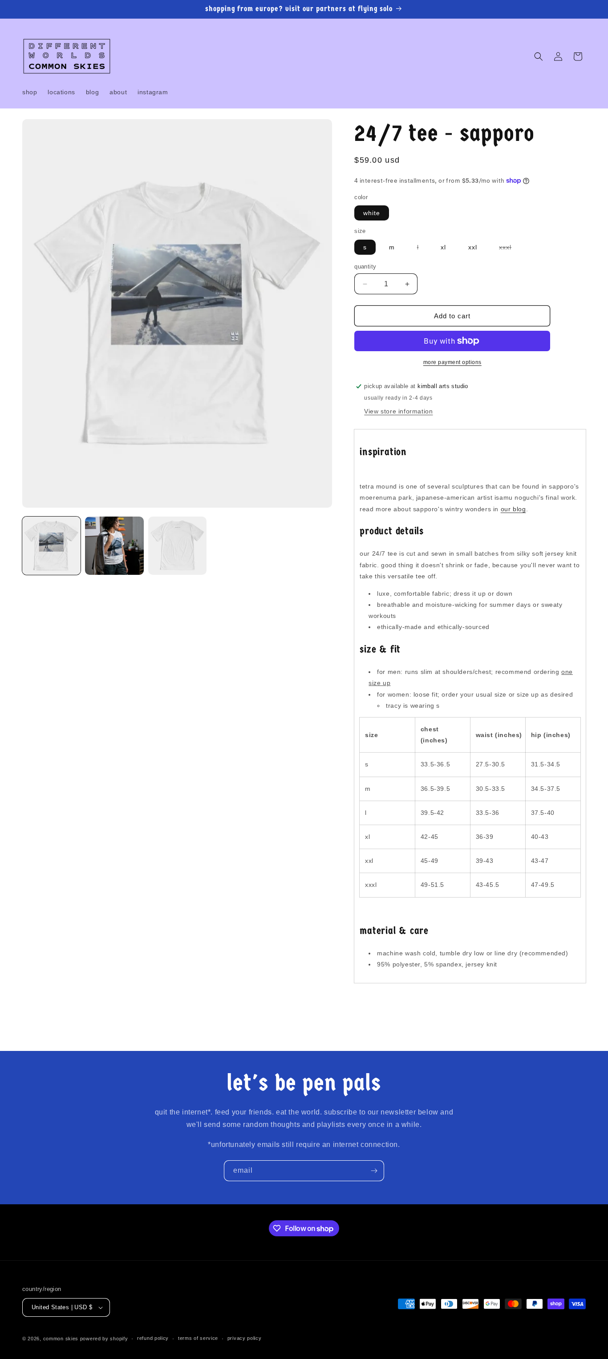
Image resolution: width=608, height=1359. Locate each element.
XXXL (509, 249)
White (371, 212)
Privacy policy (244, 1338)
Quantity (365, 266)
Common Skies (60, 1338)
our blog (513, 509)
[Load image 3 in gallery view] (177, 546)
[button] (538, 56)
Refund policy (153, 1338)
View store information (398, 411)
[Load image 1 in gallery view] (51, 546)
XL (443, 247)
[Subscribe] (374, 1170)
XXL (472, 247)
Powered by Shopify (104, 1338)
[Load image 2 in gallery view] (114, 546)
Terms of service (198, 1338)
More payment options (452, 362)
